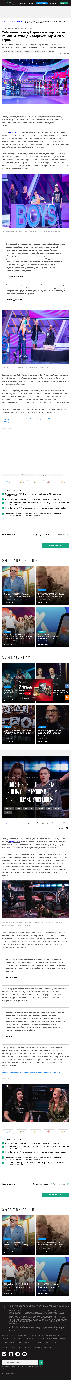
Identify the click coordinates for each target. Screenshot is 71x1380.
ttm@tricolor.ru (13, 1323)
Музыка (4, 1342)
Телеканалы (22, 1335)
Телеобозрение (18, 1339)
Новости (5, 55)
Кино (41, 1335)
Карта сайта (5, 1347)
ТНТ (49, 808)
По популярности (59, 535)
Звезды (41, 1339)
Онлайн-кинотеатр (52, 1335)
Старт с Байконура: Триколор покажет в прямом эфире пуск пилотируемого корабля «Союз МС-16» (34, 1163)
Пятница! (51, 51)
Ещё (62, 3)
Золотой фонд (15, 1342)
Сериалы (33, 1335)
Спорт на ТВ (31, 1339)
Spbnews (11, 1373)
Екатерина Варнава (40, 51)
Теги (55, 1342)
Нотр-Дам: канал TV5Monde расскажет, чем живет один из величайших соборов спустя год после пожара (36, 509)
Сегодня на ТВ (29, 51)
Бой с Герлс (19, 51)
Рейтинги (27, 1342)
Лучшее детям (52, 1339)
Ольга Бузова (40, 808)
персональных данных (9, 1368)
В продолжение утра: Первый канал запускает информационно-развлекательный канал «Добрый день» (37, 504)
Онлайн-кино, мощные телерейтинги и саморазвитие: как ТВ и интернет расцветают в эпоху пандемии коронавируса (33, 514)
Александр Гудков (8, 51)
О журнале (37, 1342)
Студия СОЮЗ (9, 808)
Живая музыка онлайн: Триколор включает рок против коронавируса (32, 499)
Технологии (6, 1339)
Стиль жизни (64, 1339)
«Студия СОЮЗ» (14, 842)
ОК (41, 1362)
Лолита (19, 808)
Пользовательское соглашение (44, 1347)
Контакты (47, 1342)
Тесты (13, 1335)
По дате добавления (41, 535)
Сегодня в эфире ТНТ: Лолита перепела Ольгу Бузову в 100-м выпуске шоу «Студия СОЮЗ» (34, 495)
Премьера (57, 808)
